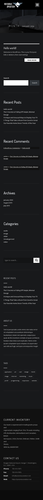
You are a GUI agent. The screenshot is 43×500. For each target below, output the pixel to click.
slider (6, 236)
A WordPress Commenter (12, 148)
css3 (20, 372)
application (8, 372)
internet (14, 376)
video (6, 242)
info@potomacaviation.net (21, 476)
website (34, 380)
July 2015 (7, 206)
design (26, 372)
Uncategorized (9, 239)
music (30, 376)
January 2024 (8, 200)
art (15, 372)
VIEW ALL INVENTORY (11, 447)
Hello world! (10, 48)
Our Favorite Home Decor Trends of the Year (20, 123)
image (6, 233)
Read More (31, 60)
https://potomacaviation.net (21, 479)
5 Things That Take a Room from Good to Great (21, 120)
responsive (25, 380)
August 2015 (8, 203)
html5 (33, 372)
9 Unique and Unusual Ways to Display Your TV (21, 117)
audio (6, 231)
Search (6, 78)
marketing (22, 376)
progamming (15, 380)
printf (6, 380)
